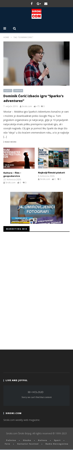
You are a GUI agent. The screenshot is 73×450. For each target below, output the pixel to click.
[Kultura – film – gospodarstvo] (19, 158)
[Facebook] (31, 3)
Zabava (18, 90)
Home (6, 37)
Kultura (42, 440)
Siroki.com (27, 106)
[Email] (45, 3)
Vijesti (8, 90)
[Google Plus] (38, 3)
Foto (7, 443)
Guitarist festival (28, 443)
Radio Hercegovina (56, 443)
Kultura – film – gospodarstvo (12, 174)
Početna (11, 440)
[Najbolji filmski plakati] (53, 158)
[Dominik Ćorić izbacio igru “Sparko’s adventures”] (36, 63)
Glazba (27, 440)
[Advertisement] (28, 290)
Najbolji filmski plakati (51, 172)
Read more (10, 142)
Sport (57, 440)
